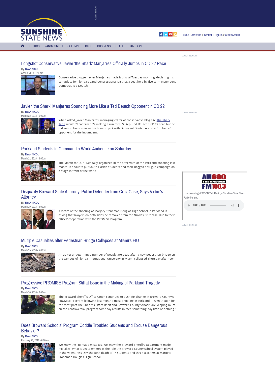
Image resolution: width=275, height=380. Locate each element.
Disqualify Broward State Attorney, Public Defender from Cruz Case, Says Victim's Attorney (92, 194)
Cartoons (136, 46)
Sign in (218, 35)
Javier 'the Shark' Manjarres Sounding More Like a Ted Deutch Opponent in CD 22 (93, 106)
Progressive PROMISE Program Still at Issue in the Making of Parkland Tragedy (90, 283)
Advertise (196, 35)
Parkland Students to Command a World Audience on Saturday (76, 149)
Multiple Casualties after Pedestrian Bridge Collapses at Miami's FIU (80, 240)
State (120, 46)
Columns (73, 46)
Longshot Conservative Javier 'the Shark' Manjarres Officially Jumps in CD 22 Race (93, 63)
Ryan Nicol (32, 69)
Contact (208, 35)
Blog (88, 46)
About (186, 35)
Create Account (232, 35)
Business (104, 46)
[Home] (44, 29)
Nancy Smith (53, 46)
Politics (34, 46)
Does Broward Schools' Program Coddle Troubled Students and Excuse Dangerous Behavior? (94, 328)
